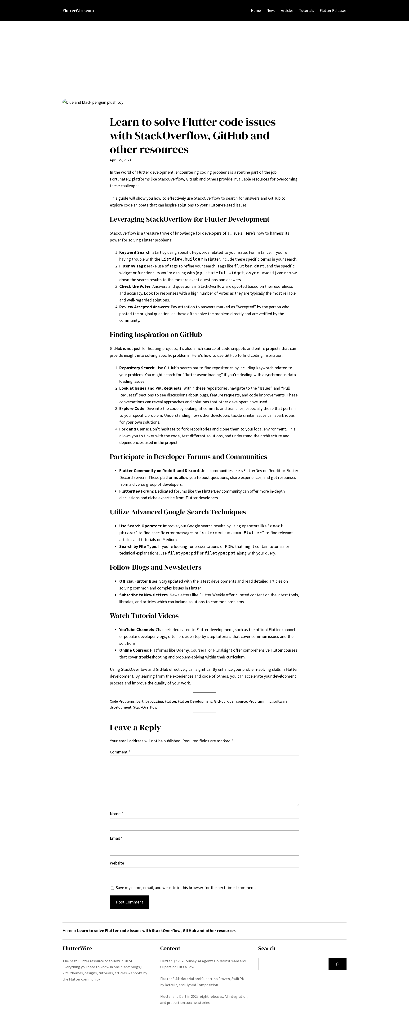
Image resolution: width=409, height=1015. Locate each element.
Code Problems (122, 701)
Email (116, 838)
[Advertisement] (204, 60)
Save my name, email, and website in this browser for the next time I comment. (186, 887)
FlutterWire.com (78, 10)
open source (237, 701)
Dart (140, 701)
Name (116, 813)
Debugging (154, 701)
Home (256, 10)
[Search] (338, 964)
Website (117, 863)
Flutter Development (195, 701)
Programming (260, 701)
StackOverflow (145, 707)
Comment (120, 752)
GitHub (220, 701)
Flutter (170, 701)
